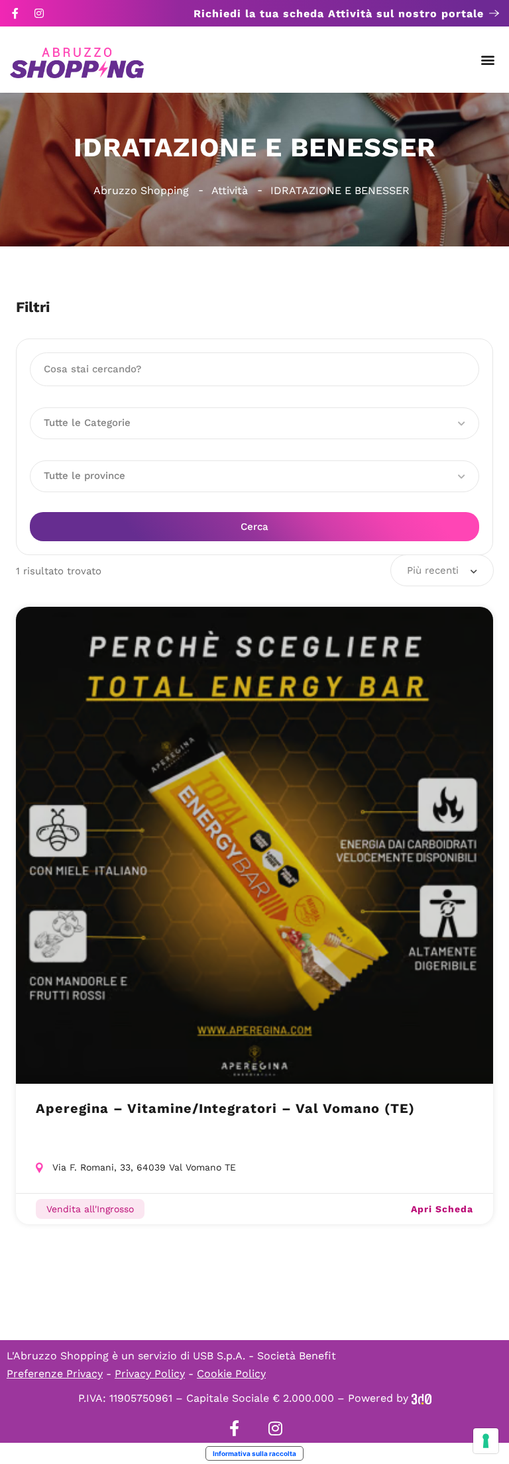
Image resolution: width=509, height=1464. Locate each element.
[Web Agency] (421, 1398)
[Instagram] (39, 13)
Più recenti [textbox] (433, 570)
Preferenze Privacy (55, 1373)
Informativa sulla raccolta (254, 1453)
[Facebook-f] (15, 13)
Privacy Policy (150, 1373)
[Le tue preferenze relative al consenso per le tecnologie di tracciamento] (485, 1440)
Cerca (254, 527)
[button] (488, 60)
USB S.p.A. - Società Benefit (264, 1355)
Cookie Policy (231, 1373)
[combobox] (442, 570)
